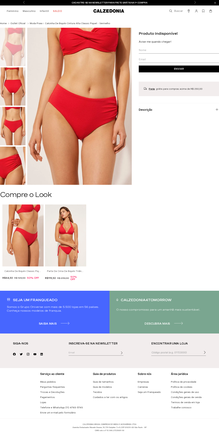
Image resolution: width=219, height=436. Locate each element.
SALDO (57, 11)
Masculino (29, 11)
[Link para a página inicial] (3, 23)
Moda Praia (36, 23)
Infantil (44, 11)
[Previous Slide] (24, 2)
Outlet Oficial (17, 23)
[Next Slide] (195, 2)
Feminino (13, 11)
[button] (176, 11)
